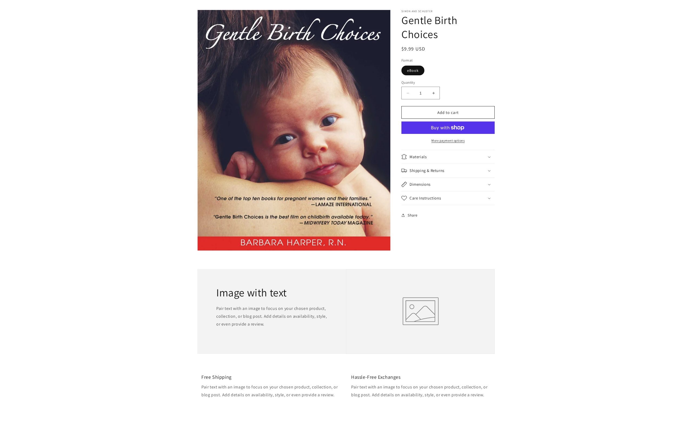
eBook (413, 70)
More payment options (448, 140)
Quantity (408, 82)
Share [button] (413, 214)
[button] (448, 157)
